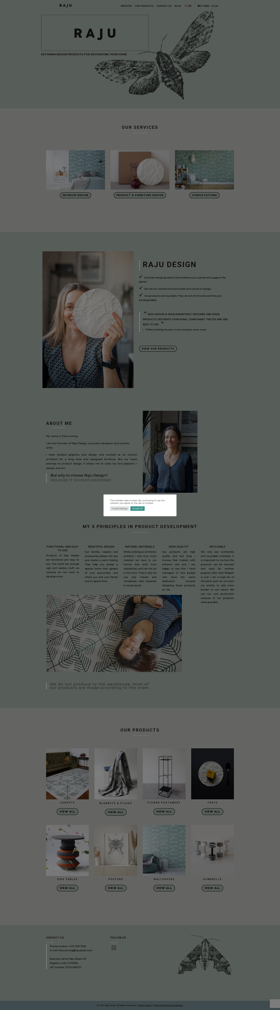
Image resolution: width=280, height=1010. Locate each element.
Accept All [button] (137, 508)
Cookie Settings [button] (119, 508)
